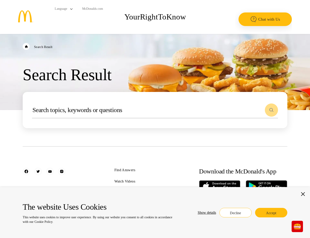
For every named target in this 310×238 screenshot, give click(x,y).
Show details (207, 212)
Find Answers (124, 170)
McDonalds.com (92, 8)
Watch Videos (124, 181)
